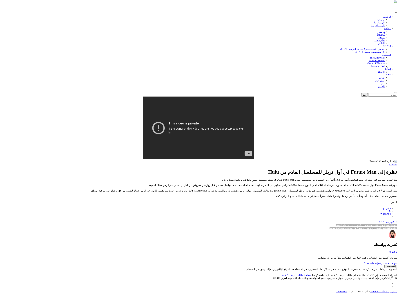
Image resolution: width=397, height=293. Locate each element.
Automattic (341, 291)
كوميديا (381, 34)
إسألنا (388, 69)
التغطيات (386, 55)
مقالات (387, 28)
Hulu (386, 222)
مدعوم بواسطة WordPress (383, 291)
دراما (382, 31)
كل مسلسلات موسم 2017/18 (370, 52)
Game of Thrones (376, 63)
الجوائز (381, 86)
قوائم (382, 77)
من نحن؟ (380, 19)
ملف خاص (379, 80)
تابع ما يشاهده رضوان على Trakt (380, 263)
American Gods (377, 60)
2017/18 (387, 46)
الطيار (381, 43)
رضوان (393, 251)
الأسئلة (381, 72)
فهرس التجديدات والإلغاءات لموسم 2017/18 (362, 49)
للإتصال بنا (379, 22)
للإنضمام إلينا (378, 25)
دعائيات (393, 164)
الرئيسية (386, 16)
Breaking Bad (378, 66)
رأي (383, 83)
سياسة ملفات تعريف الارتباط (296, 275)
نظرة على (379, 40)
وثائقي (381, 37)
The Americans (377, 57)
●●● (388, 74)
